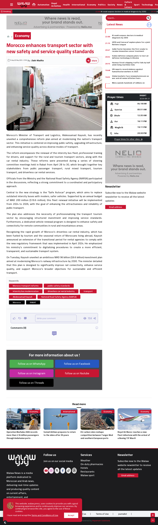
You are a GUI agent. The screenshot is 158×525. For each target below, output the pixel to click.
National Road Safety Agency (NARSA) (59, 297)
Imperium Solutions (101, 521)
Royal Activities (56, 4)
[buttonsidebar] (11, 4)
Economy (91, 5)
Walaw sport (87, 475)
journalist (122, 514)
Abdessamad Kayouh (22, 297)
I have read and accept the (32, 515)
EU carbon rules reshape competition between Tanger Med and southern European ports (97, 435)
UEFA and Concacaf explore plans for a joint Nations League (131, 43)
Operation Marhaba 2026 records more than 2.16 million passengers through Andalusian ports (22, 435)
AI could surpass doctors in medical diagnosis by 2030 (127, 36)
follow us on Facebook (77, 363)
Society (111, 5)
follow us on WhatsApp (31, 363)
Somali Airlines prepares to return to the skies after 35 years (60, 433)
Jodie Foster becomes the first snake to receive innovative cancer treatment (130, 50)
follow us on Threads (31, 382)
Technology (147, 5)
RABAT (33, 302)
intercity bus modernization (26, 291)
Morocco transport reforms (26, 286)
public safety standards (59, 286)
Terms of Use (102, 514)
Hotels (84, 467)
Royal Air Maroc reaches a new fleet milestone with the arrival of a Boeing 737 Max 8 (134, 435)
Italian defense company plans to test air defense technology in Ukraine (130, 57)
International (78, 5)
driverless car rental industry (61, 291)
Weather (85, 460)
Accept (71, 515)
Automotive (43, 5)
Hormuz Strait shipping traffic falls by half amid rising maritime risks (131, 63)
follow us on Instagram (31, 373)
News (120, 5)
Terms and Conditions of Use (44, 515)
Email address (115, 207)
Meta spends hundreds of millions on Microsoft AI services (128, 84)
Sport (136, 5)
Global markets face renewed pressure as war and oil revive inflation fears (130, 77)
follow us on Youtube (77, 373)
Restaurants (87, 471)
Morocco (17, 302)
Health (66, 5)
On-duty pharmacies (92, 464)
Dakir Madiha (37, 60)
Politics (102, 5)
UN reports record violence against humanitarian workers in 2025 (127, 70)
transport (88, 291)
